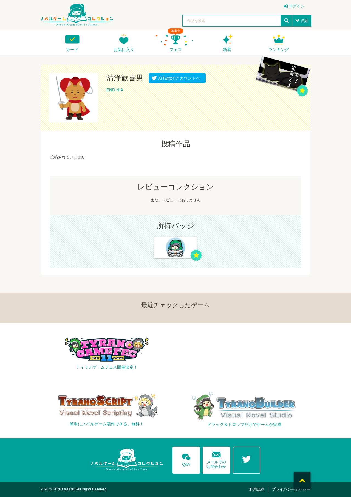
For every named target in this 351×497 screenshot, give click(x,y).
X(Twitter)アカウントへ (178, 78)
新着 (227, 49)
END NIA (114, 90)
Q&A (186, 459)
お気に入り (124, 49)
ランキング (278, 49)
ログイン (296, 6)
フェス (175, 49)
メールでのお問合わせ (216, 459)
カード (72, 49)
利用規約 (257, 489)
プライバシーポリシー (291, 489)
